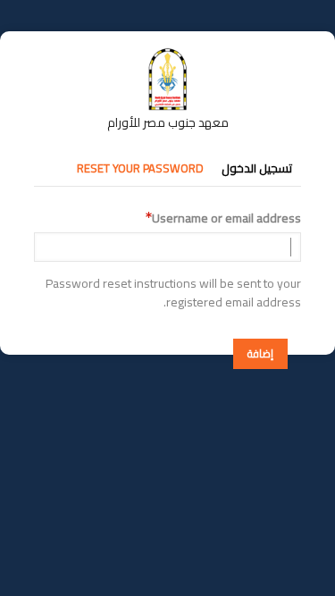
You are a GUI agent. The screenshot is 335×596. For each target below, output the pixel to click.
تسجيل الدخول (257, 168)
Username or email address (226, 218)
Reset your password (140, 168)
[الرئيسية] (168, 56)
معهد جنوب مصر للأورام (168, 122)
